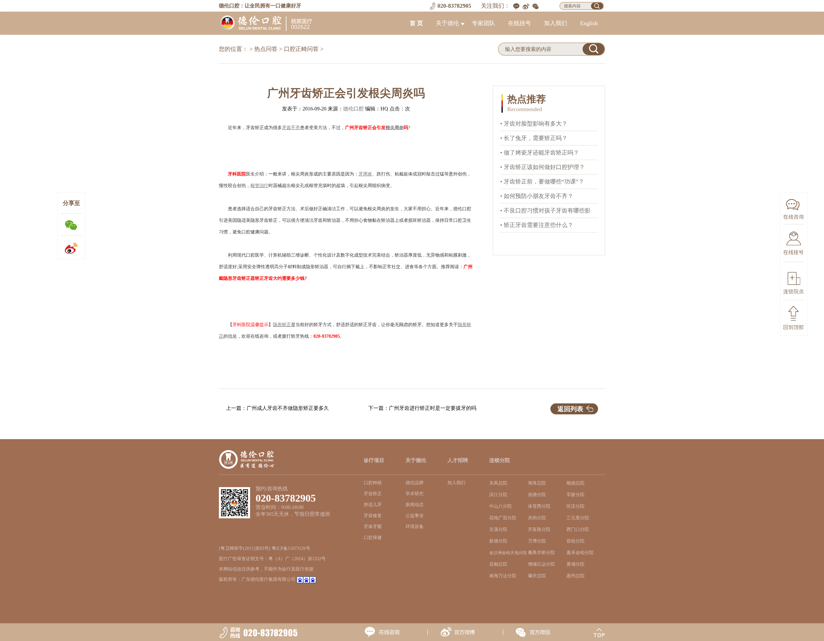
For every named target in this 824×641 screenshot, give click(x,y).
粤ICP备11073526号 (291, 548)
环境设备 (415, 526)
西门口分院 (577, 529)
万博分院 (537, 541)
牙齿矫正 (373, 493)
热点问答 (265, 49)
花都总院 (498, 564)
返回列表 (570, 408)
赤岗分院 (537, 517)
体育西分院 (539, 506)
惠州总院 (575, 575)
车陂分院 (575, 494)
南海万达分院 (502, 575)
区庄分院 (575, 506)
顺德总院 (575, 483)
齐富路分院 (539, 529)
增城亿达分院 (541, 564)
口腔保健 (373, 537)
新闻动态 (415, 504)
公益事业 (415, 515)
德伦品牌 (415, 482)
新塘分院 (498, 541)
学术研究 (415, 493)
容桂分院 (575, 541)
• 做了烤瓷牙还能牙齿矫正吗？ (539, 152)
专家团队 (483, 23)
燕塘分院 (537, 494)
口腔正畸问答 (301, 49)
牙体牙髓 (373, 526)
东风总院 (498, 483)
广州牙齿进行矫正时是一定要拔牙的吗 (432, 408)
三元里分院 (577, 517)
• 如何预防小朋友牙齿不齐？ (536, 196)
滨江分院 (498, 494)
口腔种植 (373, 482)
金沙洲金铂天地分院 (508, 553)
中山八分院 (500, 506)
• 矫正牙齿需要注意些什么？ (536, 225)
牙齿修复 (373, 515)
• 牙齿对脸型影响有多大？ (533, 123)
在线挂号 (519, 23)
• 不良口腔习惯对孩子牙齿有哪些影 (545, 210)
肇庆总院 (537, 575)
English (589, 23)
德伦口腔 (353, 108)
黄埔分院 (575, 564)
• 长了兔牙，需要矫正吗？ (533, 138)
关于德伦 (447, 23)
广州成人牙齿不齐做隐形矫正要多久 (288, 408)
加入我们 (555, 23)
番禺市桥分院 (541, 552)
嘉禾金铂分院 (580, 552)
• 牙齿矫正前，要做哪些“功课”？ (542, 181)
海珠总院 (537, 483)
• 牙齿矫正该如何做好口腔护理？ (542, 167)
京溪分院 (498, 529)
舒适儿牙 (373, 504)
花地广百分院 (502, 517)
